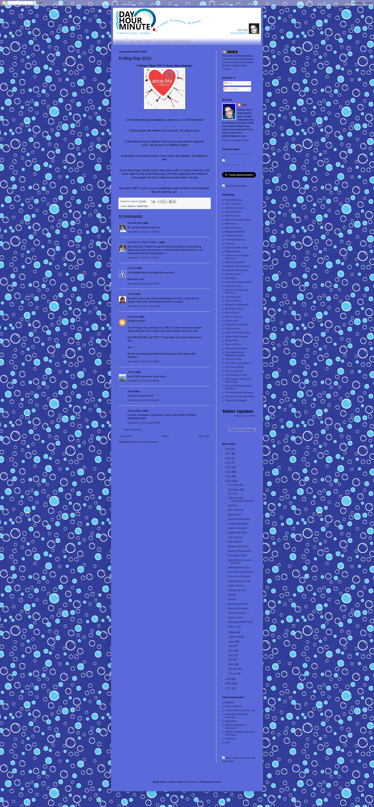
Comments (233, 89)
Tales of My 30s (233, 344)
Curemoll (230, 243)
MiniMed (229, 702)
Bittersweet (231, 223)
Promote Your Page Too (233, 165)
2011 (229, 476)
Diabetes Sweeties (235, 262)
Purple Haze (231, 320)
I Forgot (232, 594)
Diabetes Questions (238, 608)
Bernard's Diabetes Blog (238, 219)
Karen (131, 294)
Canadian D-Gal (233, 235)
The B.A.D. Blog (233, 359)
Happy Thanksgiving (239, 519)
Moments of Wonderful (237, 304)
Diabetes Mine (232, 251)
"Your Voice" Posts (140, 41)
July (230, 646)
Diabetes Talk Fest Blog (237, 266)
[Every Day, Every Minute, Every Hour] (223, 161)
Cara (244, 104)
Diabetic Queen (233, 274)
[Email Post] (153, 201)
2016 (229, 458)
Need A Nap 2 (232, 312)
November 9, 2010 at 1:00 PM (143, 361)
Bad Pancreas (232, 215)
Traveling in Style (237, 555)
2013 (229, 467)
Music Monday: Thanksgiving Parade (240, 499)
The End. (232, 493)
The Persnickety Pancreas (239, 392)
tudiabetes (230, 738)
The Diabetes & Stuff (236, 375)
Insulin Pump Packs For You (240, 710)
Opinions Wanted (237, 528)
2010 (229, 481)
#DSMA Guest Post (238, 546)
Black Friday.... (235, 514)
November (234, 489)
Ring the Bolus (233, 328)
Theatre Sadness (237, 613)
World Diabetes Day (238, 567)
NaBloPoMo (142, 206)
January (232, 673)
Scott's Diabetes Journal (238, 332)
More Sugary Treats (238, 604)
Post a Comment (132, 429)
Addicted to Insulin (234, 208)
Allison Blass (135, 410)
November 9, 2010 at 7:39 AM (143, 232)
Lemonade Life (233, 297)
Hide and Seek (236, 510)
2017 (229, 453)
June (231, 650)
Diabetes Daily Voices (236, 247)
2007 (229, 688)
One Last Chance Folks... (241, 572)
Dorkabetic (230, 278)
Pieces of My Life (234, 316)
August (232, 641)
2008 (229, 683)
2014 (229, 462)
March (232, 664)
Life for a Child (235, 617)
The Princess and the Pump (239, 396)
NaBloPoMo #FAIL (237, 532)
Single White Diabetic (236, 336)
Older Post (203, 436)
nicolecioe (193, 782)
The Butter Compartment (238, 363)
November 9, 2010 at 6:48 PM (143, 380)
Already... (233, 599)
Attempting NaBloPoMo (240, 622)
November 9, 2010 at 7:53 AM (143, 257)
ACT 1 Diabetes (233, 203)
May (230, 655)
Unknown (133, 316)
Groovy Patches (233, 706)
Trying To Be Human (236, 400)
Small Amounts (236, 585)
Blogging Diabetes (235, 231)
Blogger (217, 782)
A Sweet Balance (234, 200)
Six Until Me (231, 340)
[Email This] (159, 201)
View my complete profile (235, 140)
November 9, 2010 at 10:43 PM (144, 423)
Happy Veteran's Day (239, 581)
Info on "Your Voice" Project (174, 41)
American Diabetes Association (235, 726)
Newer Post (126, 436)
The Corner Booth (234, 367)
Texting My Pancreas (236, 348)
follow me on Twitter (244, 416)
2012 (229, 472)
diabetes (132, 206)
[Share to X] (167, 201)
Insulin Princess (233, 286)
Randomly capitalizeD (236, 324)
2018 (229, 449)
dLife (227, 742)
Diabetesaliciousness (236, 270)
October (232, 632)
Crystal (132, 268)
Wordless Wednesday (239, 551)
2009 (229, 679)
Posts (230, 83)
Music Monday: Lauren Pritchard (240, 561)
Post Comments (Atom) (145, 442)
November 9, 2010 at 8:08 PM (143, 400)
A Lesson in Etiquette (239, 576)
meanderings (135, 223)
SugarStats (231, 721)
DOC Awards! (235, 541)
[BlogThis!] (163, 201)
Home (119, 41)
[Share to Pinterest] (174, 201)
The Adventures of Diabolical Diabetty (235, 353)
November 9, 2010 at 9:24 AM (143, 283)
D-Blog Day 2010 (237, 590)
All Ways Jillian (233, 211)
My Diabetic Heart (234, 308)
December (234, 485)
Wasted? (232, 505)
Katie (130, 391)
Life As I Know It (233, 300)
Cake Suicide (235, 537)
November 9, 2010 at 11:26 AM (144, 306)
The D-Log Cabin (234, 371)
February (233, 668)
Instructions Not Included (238, 282)
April (231, 659)
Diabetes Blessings (238, 523)
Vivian (131, 372)
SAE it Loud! (234, 626)
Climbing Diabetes (235, 239)
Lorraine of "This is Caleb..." (143, 242)
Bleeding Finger (233, 227)
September (234, 636)
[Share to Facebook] (171, 201)
